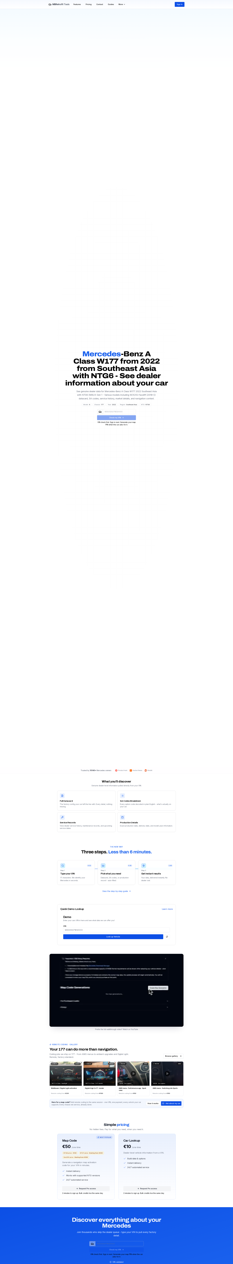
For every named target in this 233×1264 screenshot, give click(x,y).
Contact (99, 4)
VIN (64, 926)
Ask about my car (173, 1103)
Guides (111, 4)
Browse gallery (171, 1056)
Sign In (180, 4)
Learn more (167, 909)
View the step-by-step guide (115, 891)
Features (77, 4)
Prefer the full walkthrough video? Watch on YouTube (116, 1029)
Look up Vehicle (113, 937)
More (121, 4)
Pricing (89, 4)
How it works (153, 1103)
